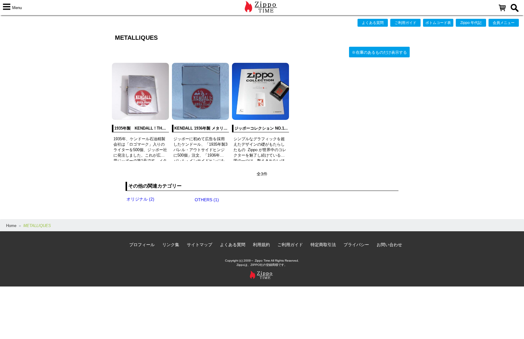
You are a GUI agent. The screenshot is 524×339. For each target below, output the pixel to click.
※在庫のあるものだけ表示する (379, 52)
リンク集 (170, 244)
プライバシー (356, 244)
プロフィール (142, 244)
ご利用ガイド (405, 23)
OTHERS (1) (207, 199)
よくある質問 (373, 23)
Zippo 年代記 (471, 23)
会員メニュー (504, 23)
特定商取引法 (323, 244)
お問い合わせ (389, 244)
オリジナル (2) (140, 199)
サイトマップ (199, 244)
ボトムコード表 (438, 23)
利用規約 (261, 244)
